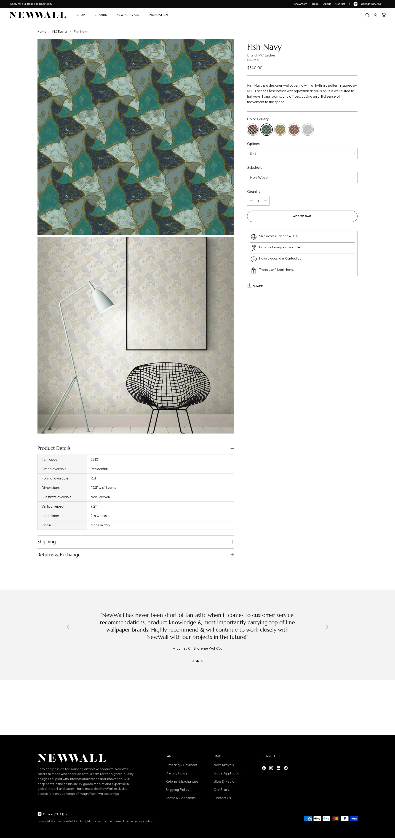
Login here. (285, 270)
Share (258, 286)
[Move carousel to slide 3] (202, 661)
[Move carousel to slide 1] (193, 661)
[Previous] (68, 627)
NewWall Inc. (70, 821)
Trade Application (227, 773)
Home (41, 31)
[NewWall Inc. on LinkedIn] (279, 769)
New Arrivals (224, 765)
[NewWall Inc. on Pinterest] (286, 769)
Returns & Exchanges (181, 781)
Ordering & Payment (181, 765)
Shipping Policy (177, 789)
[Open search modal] (367, 14)
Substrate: (255, 167)
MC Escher (60, 31)
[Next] (327, 627)
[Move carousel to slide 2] (197, 661)
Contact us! (293, 258)
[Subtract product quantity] (251, 200)
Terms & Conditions (180, 797)
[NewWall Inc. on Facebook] (264, 769)
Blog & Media (224, 781)
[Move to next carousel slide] (354, 708)
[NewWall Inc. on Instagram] (271, 769)
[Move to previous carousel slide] (343, 708)
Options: (254, 143)
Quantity (254, 191)
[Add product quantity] (265, 200)
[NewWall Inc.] (37, 15)
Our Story (221, 789)
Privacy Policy (176, 773)
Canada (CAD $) (371, 3)
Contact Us (222, 797)
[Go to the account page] (375, 14)
